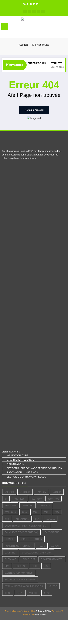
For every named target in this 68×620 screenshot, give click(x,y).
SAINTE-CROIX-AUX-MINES (19, 572)
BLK (37, 518)
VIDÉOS (33, 592)
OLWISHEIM (29, 559)
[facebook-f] (25, 11)
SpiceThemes (40, 614)
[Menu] (4, 26)
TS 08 (7, 592)
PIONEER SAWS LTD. (52, 559)
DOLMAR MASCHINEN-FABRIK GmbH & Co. (26, 525)
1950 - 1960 (36, 498)
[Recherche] (57, 27)
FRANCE (9, 538)
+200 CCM (41, 491)
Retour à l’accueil (34, 110)
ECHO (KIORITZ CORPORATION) (21, 532)
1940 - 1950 (18, 498)
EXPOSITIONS (51, 532)
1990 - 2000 (44, 505)
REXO (35, 565)
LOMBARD (10, 552)
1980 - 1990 (27, 505)
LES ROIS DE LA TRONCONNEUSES (26, 476)
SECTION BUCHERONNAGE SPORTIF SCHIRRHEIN (34, 468)
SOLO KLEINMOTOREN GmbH (20, 579)
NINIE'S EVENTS (15, 463)
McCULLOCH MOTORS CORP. (37, 552)
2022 (35, 512)
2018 (24, 512)
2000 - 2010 (10, 512)
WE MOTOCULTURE (17, 455)
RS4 (46, 565)
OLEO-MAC (10, 559)
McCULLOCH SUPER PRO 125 (28, 63)
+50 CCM (9, 491)
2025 (7, 518)
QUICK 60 (20, 565)
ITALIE (42, 545)
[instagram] (38, 11)
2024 (57, 512)
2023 (46, 512)
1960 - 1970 (53, 498)
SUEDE (53, 586)
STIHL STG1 (56, 63)
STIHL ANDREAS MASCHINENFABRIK (24, 586)
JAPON (55, 545)
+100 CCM (25, 491)
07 (6, 498)
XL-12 (46, 592)
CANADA (50, 518)
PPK (7, 565)
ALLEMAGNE (22, 518)
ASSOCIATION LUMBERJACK (22, 472)
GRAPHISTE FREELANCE (20, 459)
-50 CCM (57, 491)
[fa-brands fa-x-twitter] (29, 11)
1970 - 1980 (10, 505)
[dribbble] (34, 11)
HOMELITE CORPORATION (18, 545)
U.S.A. (20, 592)
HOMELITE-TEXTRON (31, 538)
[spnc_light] (63, 27)
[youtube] (43, 11)
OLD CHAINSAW (43, 611)
